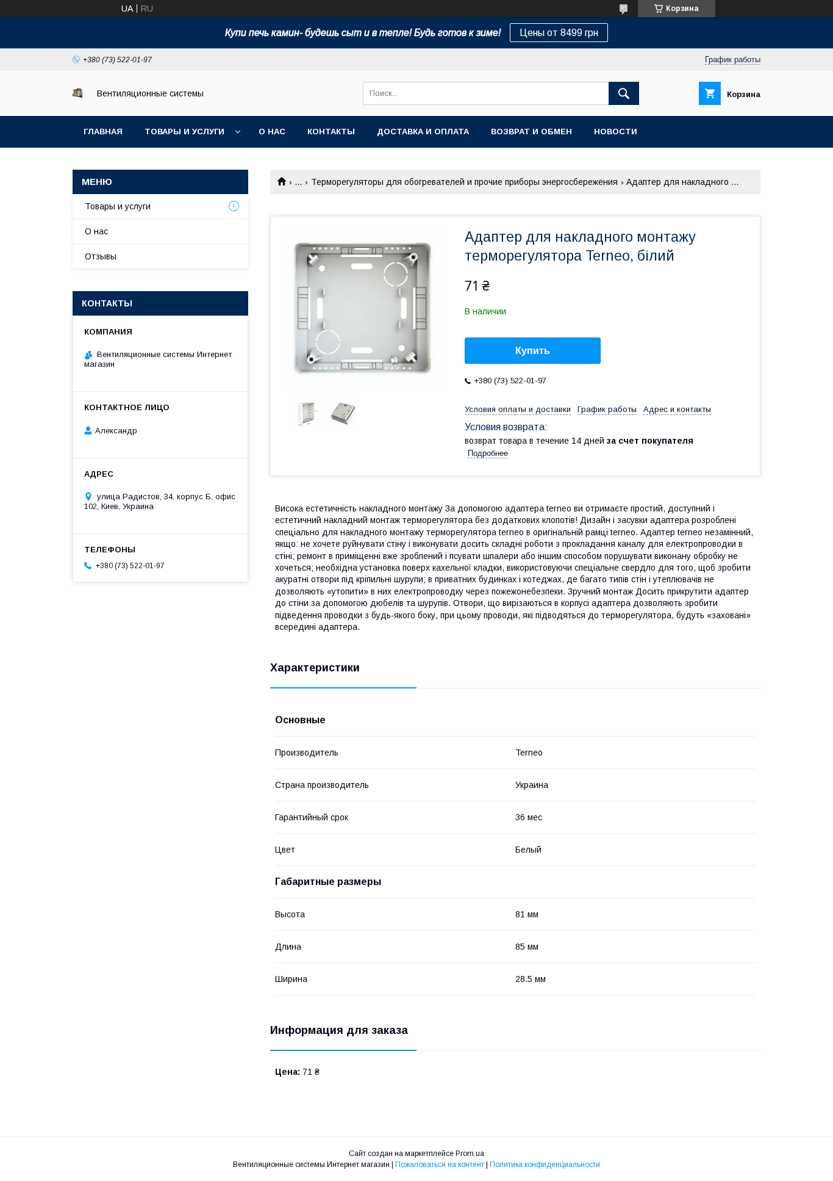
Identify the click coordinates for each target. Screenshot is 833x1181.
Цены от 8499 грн (559, 32)
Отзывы (100, 256)
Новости (615, 131)
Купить (532, 350)
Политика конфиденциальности (545, 1164)
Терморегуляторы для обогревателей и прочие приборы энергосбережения (464, 182)
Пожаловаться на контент (439, 1164)
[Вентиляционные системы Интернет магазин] (77, 94)
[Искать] (624, 93)
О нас (272, 131)
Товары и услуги (184, 131)
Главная (103, 131)
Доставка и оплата (423, 131)
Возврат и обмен (531, 131)
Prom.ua (470, 1153)
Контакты (331, 131)
